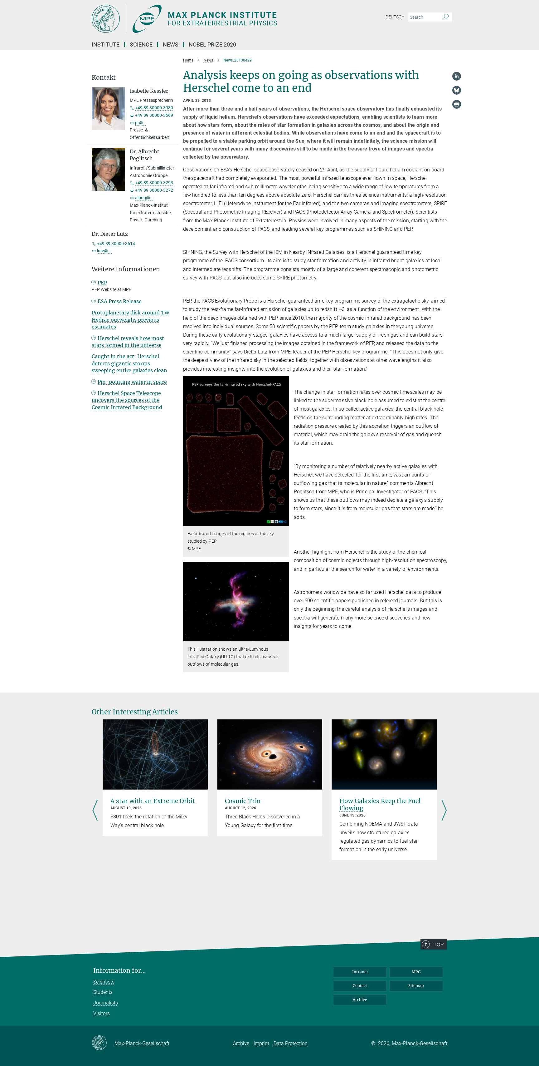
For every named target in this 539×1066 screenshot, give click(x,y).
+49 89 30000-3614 (116, 243)
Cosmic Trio (242, 801)
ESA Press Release (120, 301)
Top (439, 944)
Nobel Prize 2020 (212, 44)
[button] (283, 521)
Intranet (360, 972)
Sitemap (416, 985)
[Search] (445, 17)
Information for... (119, 970)
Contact (360, 985)
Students (103, 992)
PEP (102, 282)
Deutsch (395, 16)
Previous (95, 810)
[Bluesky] (456, 90)
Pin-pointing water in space (132, 382)
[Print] (456, 104)
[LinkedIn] (456, 76)
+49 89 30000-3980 (154, 107)
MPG (416, 972)
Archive (360, 999)
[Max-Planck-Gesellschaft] (103, 1043)
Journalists (105, 1003)
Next (444, 810)
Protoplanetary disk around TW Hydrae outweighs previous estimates (130, 319)
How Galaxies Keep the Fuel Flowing (379, 804)
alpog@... (144, 197)
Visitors (101, 1013)
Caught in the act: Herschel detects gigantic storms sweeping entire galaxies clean (129, 363)
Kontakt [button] (104, 77)
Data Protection (291, 1043)
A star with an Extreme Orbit (152, 801)
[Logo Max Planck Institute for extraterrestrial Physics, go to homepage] (209, 19)
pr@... (141, 122)
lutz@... (104, 250)
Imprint (261, 1043)
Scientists (103, 982)
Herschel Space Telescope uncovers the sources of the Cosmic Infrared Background (127, 400)
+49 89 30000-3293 (154, 182)
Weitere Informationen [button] (126, 269)
